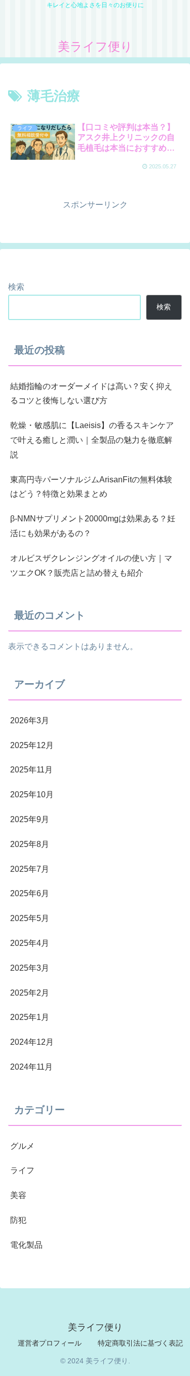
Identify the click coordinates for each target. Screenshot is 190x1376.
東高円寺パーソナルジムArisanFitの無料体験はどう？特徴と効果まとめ (91, 487)
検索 (16, 287)
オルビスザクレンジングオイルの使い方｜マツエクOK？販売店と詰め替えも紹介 (91, 565)
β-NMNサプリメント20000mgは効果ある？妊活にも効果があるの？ (92, 526)
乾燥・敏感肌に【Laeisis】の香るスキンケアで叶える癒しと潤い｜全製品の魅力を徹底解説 (92, 440)
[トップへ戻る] (175, 1361)
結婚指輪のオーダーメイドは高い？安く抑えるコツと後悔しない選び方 (91, 393)
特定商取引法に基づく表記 (140, 1343)
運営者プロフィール (50, 1343)
